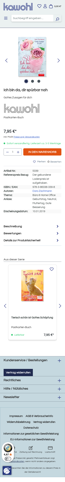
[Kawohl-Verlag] (22, 108)
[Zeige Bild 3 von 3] (38, 81)
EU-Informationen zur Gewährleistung (32, 439)
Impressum (16, 416)
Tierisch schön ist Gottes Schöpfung (32, 317)
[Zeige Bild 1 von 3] (26, 81)
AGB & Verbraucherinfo (39, 416)
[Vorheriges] (6, 61)
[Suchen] (57, 18)
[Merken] (51, 269)
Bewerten (55, 162)
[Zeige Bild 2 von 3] (32, 81)
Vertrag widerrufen (18, 372)
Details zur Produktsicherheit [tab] (22, 240)
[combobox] (32, 18)
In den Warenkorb (42, 151)
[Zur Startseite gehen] (18, 6)
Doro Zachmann (42, 191)
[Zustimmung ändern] (7, 470)
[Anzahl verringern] (7, 152)
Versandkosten (16, 461)
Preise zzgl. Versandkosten (27, 137)
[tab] (32, 226)
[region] (32, 60)
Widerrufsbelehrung (18, 422)
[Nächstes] (58, 61)
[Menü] (6, 18)
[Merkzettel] (39, 6)
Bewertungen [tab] (12, 233)
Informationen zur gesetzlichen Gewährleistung (31, 433)
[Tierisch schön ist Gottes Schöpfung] (32, 285)
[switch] (8, 459)
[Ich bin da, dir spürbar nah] (32, 57)
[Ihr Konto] (45, 6)
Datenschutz (31, 427)
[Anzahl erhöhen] (18, 152)
